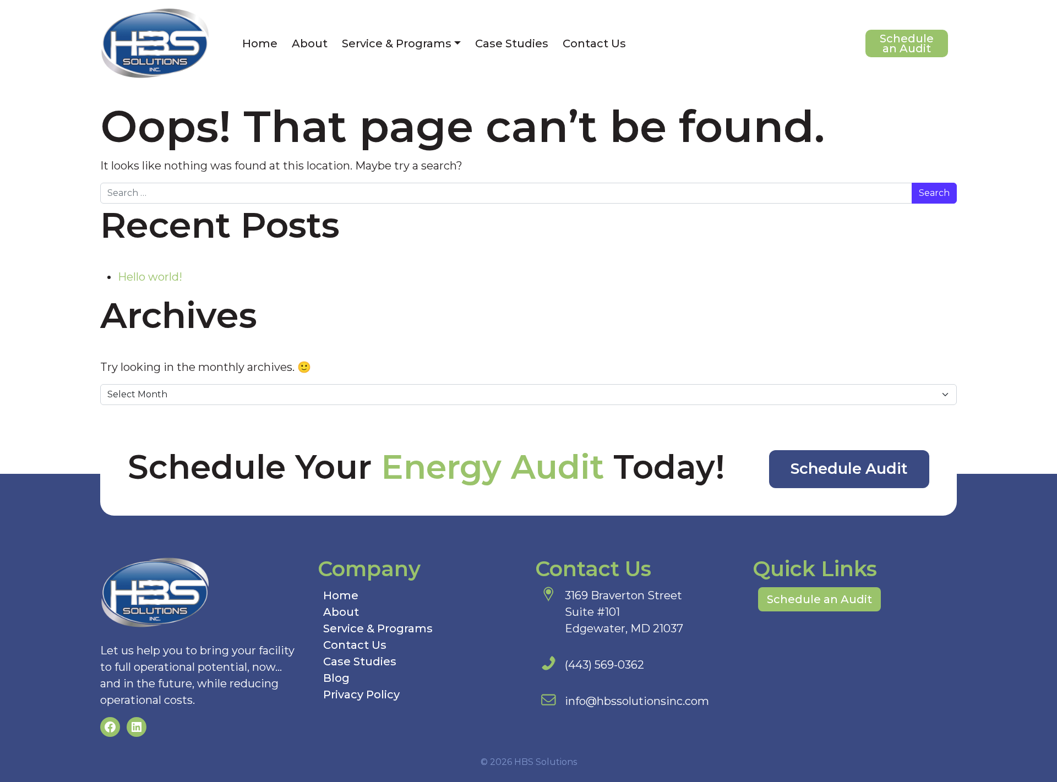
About (310, 43)
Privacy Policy (361, 694)
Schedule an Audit (907, 43)
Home (259, 43)
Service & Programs (396, 43)
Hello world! (150, 276)
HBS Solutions (545, 762)
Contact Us (594, 43)
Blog (336, 678)
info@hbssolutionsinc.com (637, 701)
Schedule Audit (849, 469)
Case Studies (511, 43)
